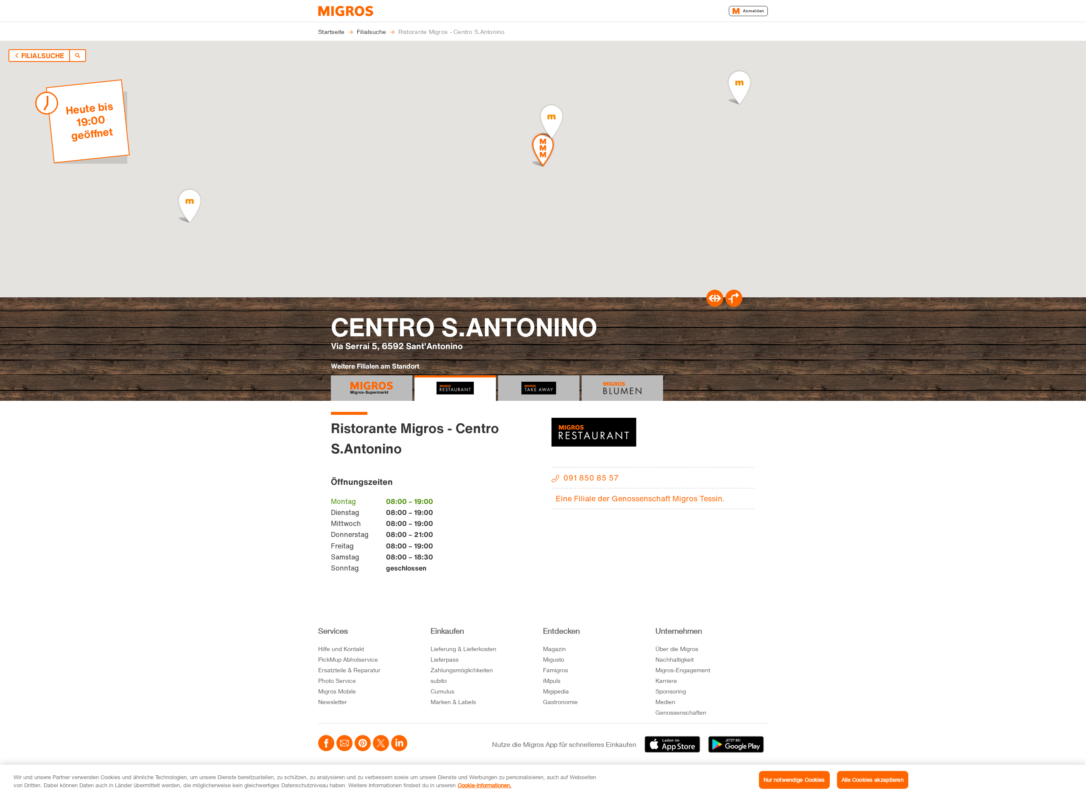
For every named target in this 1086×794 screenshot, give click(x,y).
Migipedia (556, 691)
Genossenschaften (680, 712)
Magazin (554, 648)
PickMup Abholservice (348, 659)
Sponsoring (670, 691)
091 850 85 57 (591, 477)
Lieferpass (445, 659)
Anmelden (753, 11)
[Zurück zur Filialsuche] (77, 55)
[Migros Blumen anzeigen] (622, 388)
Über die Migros (676, 648)
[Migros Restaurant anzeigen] (455, 388)
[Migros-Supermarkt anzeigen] (371, 388)
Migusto (553, 659)
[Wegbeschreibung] (733, 304)
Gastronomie (560, 701)
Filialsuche (42, 55)
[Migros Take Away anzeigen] (538, 388)
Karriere (666, 680)
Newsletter (332, 701)
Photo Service (337, 680)
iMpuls (551, 680)
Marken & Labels (453, 701)
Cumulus (442, 691)
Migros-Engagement (682, 670)
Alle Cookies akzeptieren (873, 779)
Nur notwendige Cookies (794, 779)
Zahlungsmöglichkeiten (462, 670)
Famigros (555, 670)
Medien (665, 701)
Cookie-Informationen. (485, 785)
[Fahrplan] (714, 304)
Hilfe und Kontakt (341, 648)
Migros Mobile (337, 691)
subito (439, 680)
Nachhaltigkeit (674, 659)
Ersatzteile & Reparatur (349, 670)
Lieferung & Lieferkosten (463, 648)
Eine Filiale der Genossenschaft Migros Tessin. (640, 498)
